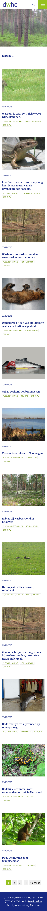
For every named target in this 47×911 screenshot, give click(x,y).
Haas (28, 595)
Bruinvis (24, 396)
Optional (7, 125)
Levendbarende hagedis (31, 193)
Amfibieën (30, 796)
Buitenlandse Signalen (13, 457)
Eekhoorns (29, 865)
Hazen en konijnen (33, 121)
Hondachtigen (27, 262)
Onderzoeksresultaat (12, 121)
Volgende (35, 882)
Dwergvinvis (26, 732)
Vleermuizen (31, 457)
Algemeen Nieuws (10, 193)
